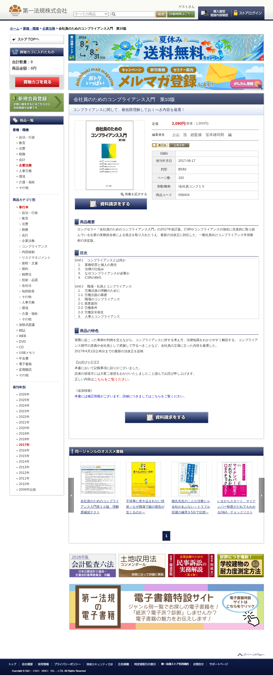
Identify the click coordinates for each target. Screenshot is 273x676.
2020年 (24, 428)
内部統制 (28, 252)
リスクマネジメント (36, 257)
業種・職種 (31, 28)
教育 (22, 143)
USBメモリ (27, 353)
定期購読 (25, 369)
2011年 (24, 478)
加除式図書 (27, 325)
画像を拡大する (136, 194)
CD (21, 347)
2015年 (24, 456)
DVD (22, 341)
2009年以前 (27, 489)
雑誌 (22, 330)
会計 (22, 160)
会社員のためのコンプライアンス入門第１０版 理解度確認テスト (100, 506)
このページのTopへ (252, 654)
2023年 (24, 411)
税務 (22, 154)
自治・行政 (27, 137)
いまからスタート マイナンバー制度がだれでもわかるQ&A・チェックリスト (236, 506)
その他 (24, 188)
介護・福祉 (27, 182)
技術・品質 (30, 280)
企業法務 (48, 28)
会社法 (26, 285)
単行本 (24, 207)
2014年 (24, 461)
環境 (22, 176)
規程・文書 (30, 263)
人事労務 (25, 171)
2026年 (24, 394)
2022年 (24, 417)
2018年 (24, 439)
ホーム (14, 28)
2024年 (24, 405)
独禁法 (26, 274)
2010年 (24, 484)
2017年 (24, 445)
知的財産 (28, 291)
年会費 (24, 358)
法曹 (22, 148)
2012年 (24, 473)
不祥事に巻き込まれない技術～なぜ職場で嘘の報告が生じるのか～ (145, 506)
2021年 (24, 422)
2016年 (24, 450)
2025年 (24, 400)
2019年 (24, 433)
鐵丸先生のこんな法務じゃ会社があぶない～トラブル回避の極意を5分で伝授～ (191, 506)
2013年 (24, 467)
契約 (25, 269)
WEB (22, 336)
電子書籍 (25, 364)
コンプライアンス (34, 246)
